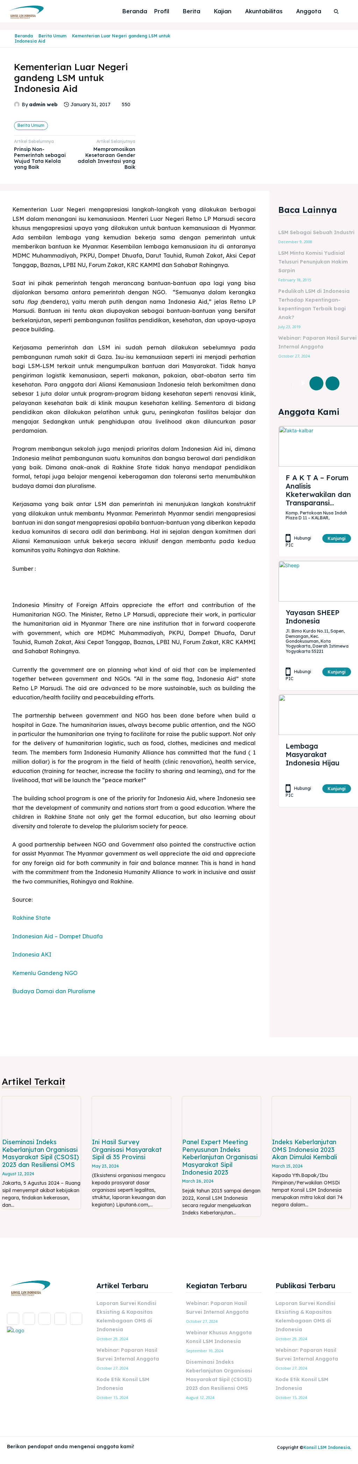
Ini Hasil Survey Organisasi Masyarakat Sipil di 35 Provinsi (127, 1149)
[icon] (9, 39)
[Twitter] (332, 383)
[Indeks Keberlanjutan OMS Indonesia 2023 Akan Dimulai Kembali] (311, 1116)
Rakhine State (31, 917)
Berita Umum (52, 35)
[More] (349, 383)
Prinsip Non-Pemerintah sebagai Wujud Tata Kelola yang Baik (40, 158)
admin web (43, 105)
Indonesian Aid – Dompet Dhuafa (57, 936)
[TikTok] (44, 1319)
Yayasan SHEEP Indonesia (312, 616)
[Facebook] (316, 383)
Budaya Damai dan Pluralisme (53, 991)
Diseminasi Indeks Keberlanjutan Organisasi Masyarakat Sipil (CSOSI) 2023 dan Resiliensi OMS (40, 1153)
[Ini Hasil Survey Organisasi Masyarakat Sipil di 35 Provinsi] (131, 1116)
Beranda (24, 35)
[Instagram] (29, 1319)
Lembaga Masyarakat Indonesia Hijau (312, 754)
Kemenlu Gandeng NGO (45, 972)
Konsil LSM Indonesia (326, 1447)
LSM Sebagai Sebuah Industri (316, 232)
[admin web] (18, 104)
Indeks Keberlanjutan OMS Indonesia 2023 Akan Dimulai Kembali (304, 1149)
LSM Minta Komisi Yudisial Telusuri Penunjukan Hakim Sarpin (313, 262)
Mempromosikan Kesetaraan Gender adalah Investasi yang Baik (106, 158)
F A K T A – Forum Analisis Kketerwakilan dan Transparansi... (318, 490)
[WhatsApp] (76, 1319)
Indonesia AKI (31, 954)
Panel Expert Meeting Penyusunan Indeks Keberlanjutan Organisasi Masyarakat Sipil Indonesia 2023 (220, 1157)
